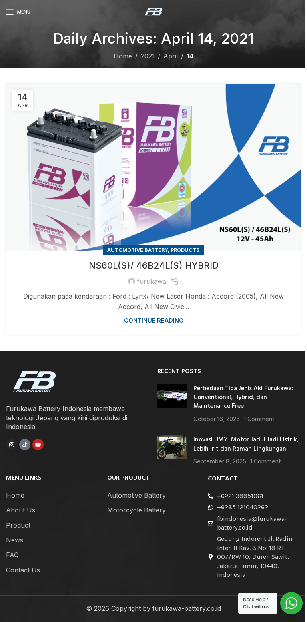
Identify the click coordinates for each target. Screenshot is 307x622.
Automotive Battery (137, 250)
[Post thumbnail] (172, 403)
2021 (148, 56)
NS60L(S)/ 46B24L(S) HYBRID (154, 265)
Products (185, 250)
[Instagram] (11, 444)
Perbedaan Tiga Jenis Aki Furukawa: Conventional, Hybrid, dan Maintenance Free (243, 397)
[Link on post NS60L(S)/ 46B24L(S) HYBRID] (153, 167)
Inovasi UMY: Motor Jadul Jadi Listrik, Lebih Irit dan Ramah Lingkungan (246, 444)
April (170, 56)
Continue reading (153, 320)
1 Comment (259, 418)
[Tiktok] (24, 444)
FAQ (12, 555)
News (14, 540)
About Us (20, 510)
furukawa (151, 281)
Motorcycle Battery (136, 510)
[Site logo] (153, 11)
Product (18, 525)
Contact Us (23, 570)
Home (123, 56)
